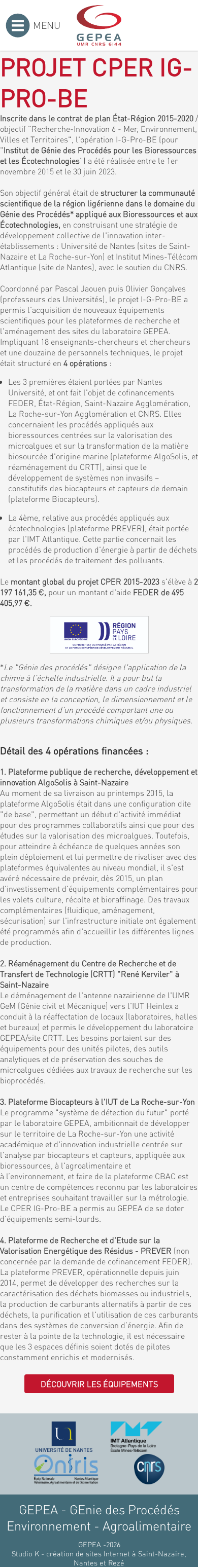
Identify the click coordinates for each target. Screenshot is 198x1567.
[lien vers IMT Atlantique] (136, 1437)
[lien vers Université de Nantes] (64, 1437)
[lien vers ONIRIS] (66, 1469)
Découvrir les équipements (99, 1383)
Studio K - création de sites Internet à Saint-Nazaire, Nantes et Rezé (99, 1558)
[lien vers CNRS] (149, 1469)
